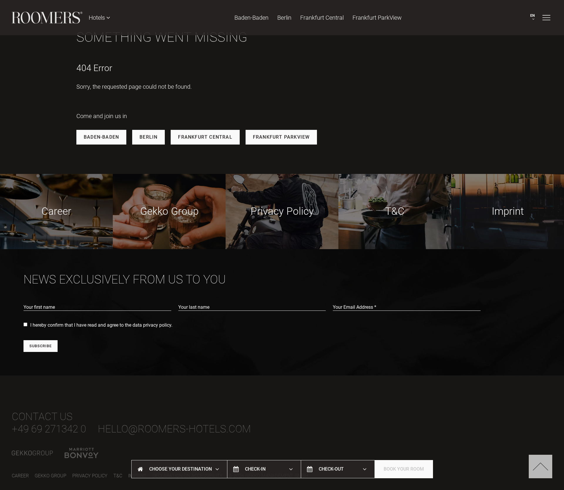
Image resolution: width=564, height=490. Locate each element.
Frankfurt (322, 17)
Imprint (508, 211)
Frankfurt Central (205, 137)
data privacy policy (151, 325)
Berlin (284, 17)
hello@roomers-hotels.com (174, 429)
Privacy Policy (282, 211)
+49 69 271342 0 (49, 429)
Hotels (97, 17)
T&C (394, 211)
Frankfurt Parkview (281, 137)
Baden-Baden (251, 17)
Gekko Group (169, 211)
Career (56, 211)
